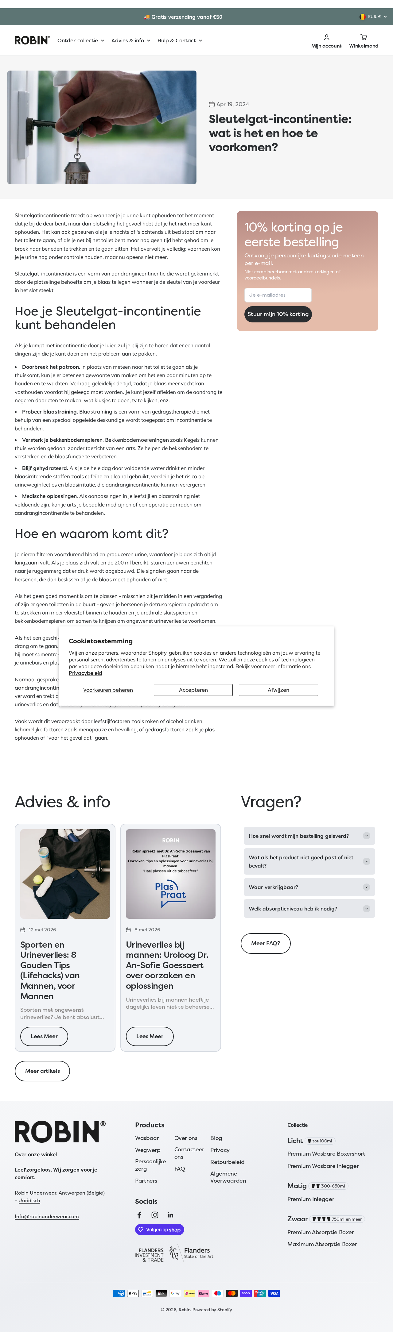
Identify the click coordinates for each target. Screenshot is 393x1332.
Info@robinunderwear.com (47, 1216)
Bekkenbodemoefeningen (137, 439)
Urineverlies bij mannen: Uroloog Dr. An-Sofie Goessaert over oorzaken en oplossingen (167, 965)
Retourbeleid (227, 1161)
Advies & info (127, 40)
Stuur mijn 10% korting (278, 314)
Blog (216, 1137)
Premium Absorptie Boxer (320, 1232)
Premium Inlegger (310, 1199)
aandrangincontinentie (43, 687)
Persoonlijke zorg (150, 1165)
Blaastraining (95, 411)
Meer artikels (42, 1071)
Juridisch (29, 1200)
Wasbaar (147, 1137)
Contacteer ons (189, 1153)
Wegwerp (147, 1149)
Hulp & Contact (177, 40)
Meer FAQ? (265, 943)
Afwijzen (278, 689)
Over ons (185, 1137)
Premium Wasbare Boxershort (326, 1153)
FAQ (179, 1168)
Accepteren (193, 689)
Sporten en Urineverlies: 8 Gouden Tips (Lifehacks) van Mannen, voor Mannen (50, 970)
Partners (146, 1180)
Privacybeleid (85, 672)
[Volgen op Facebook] (139, 1215)
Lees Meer (44, 1036)
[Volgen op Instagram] (155, 1215)
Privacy (219, 1149)
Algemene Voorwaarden (228, 1177)
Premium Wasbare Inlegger (323, 1166)
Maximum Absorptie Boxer (322, 1244)
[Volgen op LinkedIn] (170, 1215)
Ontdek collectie (77, 40)
